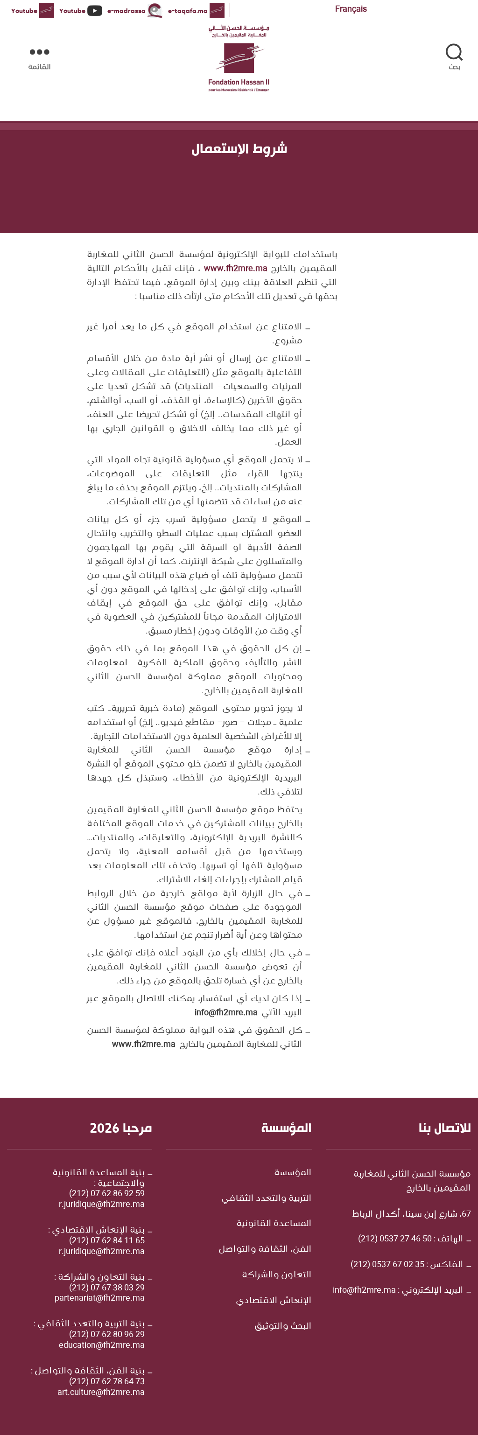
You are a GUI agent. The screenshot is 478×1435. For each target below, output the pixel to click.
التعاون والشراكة (277, 1275)
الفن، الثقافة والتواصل (265, 1249)
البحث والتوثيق (283, 1326)
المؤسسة (293, 1173)
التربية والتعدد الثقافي (266, 1198)
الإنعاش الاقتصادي (274, 1300)
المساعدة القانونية (274, 1223)
